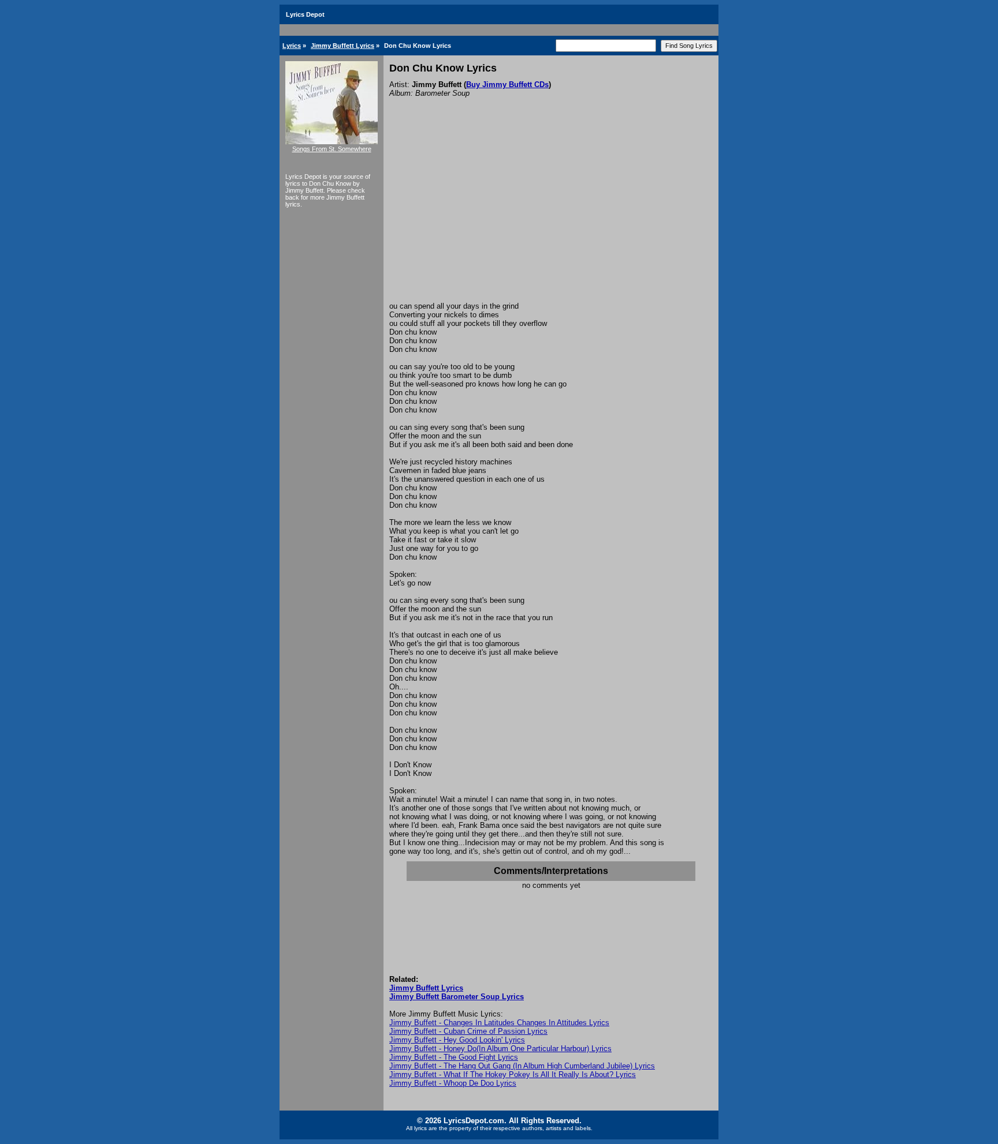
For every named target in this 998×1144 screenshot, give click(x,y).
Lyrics (291, 45)
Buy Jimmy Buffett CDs (507, 84)
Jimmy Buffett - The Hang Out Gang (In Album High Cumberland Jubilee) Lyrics (522, 1066)
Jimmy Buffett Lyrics (342, 45)
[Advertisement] (550, 215)
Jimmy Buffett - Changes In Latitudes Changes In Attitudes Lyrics (499, 1022)
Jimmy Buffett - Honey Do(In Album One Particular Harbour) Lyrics (500, 1048)
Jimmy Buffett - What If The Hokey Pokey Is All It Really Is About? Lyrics (512, 1074)
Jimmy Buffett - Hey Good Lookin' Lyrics (457, 1040)
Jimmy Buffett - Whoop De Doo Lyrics (452, 1083)
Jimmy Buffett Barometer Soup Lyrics (456, 996)
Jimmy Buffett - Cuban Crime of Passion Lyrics (468, 1031)
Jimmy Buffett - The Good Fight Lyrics (453, 1057)
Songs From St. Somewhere (331, 148)
